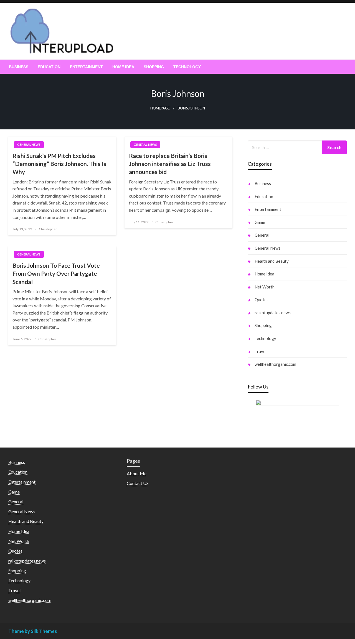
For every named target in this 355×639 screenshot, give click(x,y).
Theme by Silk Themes (32, 631)
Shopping (154, 67)
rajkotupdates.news (273, 312)
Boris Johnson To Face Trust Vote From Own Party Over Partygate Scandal (56, 273)
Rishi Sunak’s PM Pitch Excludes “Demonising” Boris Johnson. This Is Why (59, 163)
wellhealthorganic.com (275, 364)
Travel (261, 351)
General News (28, 144)
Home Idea (123, 67)
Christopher (48, 229)
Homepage (160, 108)
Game (260, 222)
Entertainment (86, 67)
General (262, 234)
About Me (136, 473)
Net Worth (265, 286)
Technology (187, 67)
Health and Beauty (272, 261)
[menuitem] (18, 67)
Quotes (261, 299)
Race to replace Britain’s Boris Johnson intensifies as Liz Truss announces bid (170, 163)
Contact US (138, 483)
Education (49, 67)
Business (18, 67)
